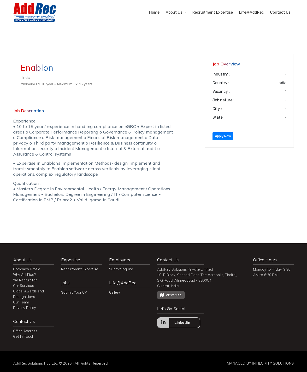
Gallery (114, 292)
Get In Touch (23, 336)
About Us (174, 12)
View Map (174, 295)
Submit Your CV (74, 292)
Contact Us (280, 12)
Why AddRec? (24, 275)
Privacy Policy (24, 308)
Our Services (23, 286)
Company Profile (26, 269)
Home (154, 12)
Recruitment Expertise (212, 12)
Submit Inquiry (121, 269)
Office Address (25, 331)
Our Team (21, 302)
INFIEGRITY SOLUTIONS (273, 363)
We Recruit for (25, 280)
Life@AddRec (251, 12)
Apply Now (223, 136)
